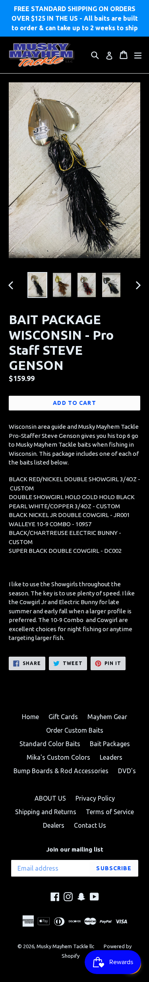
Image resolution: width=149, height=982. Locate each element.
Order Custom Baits (74, 730)
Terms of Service (110, 811)
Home (30, 716)
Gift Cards (63, 716)
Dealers (53, 825)
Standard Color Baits (49, 743)
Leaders (111, 757)
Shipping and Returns (45, 811)
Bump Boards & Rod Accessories (61, 770)
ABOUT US (50, 798)
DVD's (127, 770)
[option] (37, 285)
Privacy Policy (95, 798)
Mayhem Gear (107, 716)
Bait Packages (110, 743)
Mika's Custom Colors (58, 757)
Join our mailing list (74, 849)
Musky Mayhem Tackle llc (65, 946)
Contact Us (90, 825)
